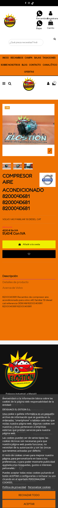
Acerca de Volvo (12, 287)
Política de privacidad (14, 487)
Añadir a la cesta (31, 244)
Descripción (10, 276)
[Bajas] (39, 23)
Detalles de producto (15, 282)
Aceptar (29, 504)
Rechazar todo (29, 495)
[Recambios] (39, 13)
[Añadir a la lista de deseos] (29, 254)
